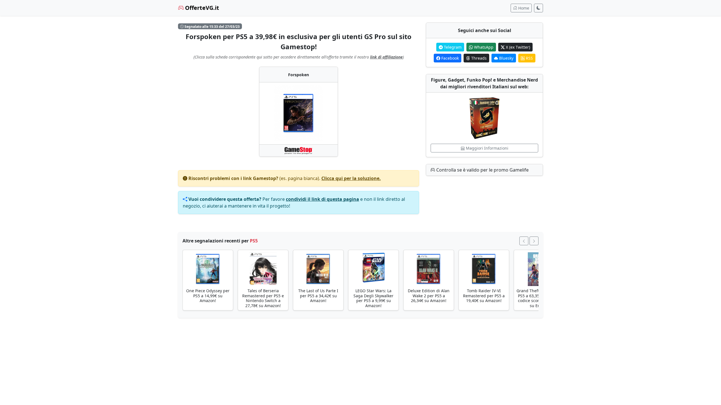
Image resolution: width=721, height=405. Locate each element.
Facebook (449, 58)
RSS (529, 58)
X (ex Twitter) (517, 47)
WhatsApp (483, 47)
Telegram (452, 47)
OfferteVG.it (201, 8)
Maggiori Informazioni (486, 148)
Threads (478, 58)
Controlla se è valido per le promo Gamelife (482, 170)
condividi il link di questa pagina (322, 199)
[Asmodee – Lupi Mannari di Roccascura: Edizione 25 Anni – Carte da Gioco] (484, 118)
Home (523, 8)
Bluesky (505, 58)
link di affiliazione (386, 57)
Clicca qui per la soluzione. (351, 178)
